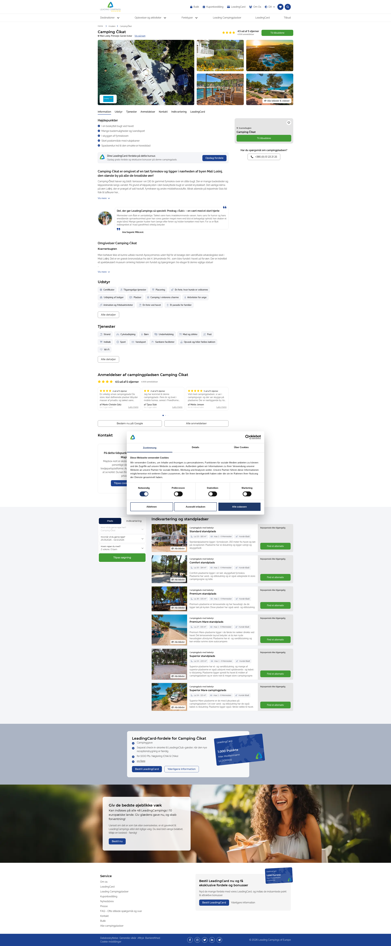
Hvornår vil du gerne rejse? (113, 537)
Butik (103, 920)
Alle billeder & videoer (278, 101)
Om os (104, 881)
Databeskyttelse (109, 938)
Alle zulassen (239, 506)
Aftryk (140, 938)
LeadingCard (197, 111)
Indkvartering (179, 111)
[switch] (178, 493)
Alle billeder (180, 549)
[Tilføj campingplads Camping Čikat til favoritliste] (288, 122)
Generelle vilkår (127, 938)
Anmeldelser (148, 111)
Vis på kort (140, 36)
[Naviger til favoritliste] (280, 7)
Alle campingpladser (111, 925)
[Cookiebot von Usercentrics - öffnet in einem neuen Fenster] (247, 437)
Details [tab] (195, 447)
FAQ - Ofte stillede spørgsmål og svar (121, 911)
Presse (104, 906)
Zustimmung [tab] (150, 447)
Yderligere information (243, 902)
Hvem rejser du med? (111, 546)
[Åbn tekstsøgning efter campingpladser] (288, 7)
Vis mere (102, 198)
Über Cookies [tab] (241, 447)
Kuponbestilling (108, 896)
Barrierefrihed (152, 938)
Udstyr (118, 111)
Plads (110, 521)
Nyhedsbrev (107, 901)
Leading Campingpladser (114, 891)
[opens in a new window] (190, 940)
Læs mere (133, 407)
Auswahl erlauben (195, 506)
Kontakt (163, 111)
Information (104, 111)
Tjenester (131, 111)
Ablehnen (151, 506)
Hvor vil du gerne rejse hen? (113, 527)
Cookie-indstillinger (110, 941)
